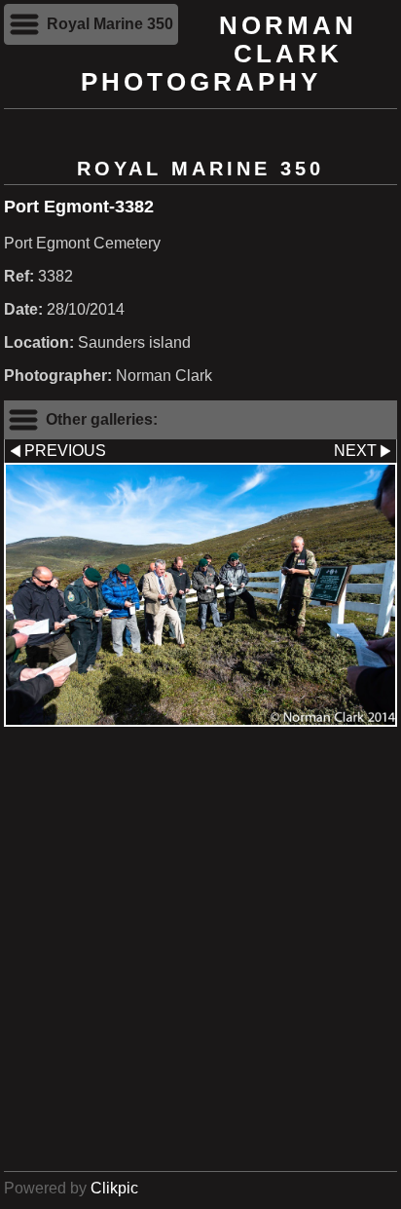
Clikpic (114, 1188)
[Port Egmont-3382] (200, 595)
